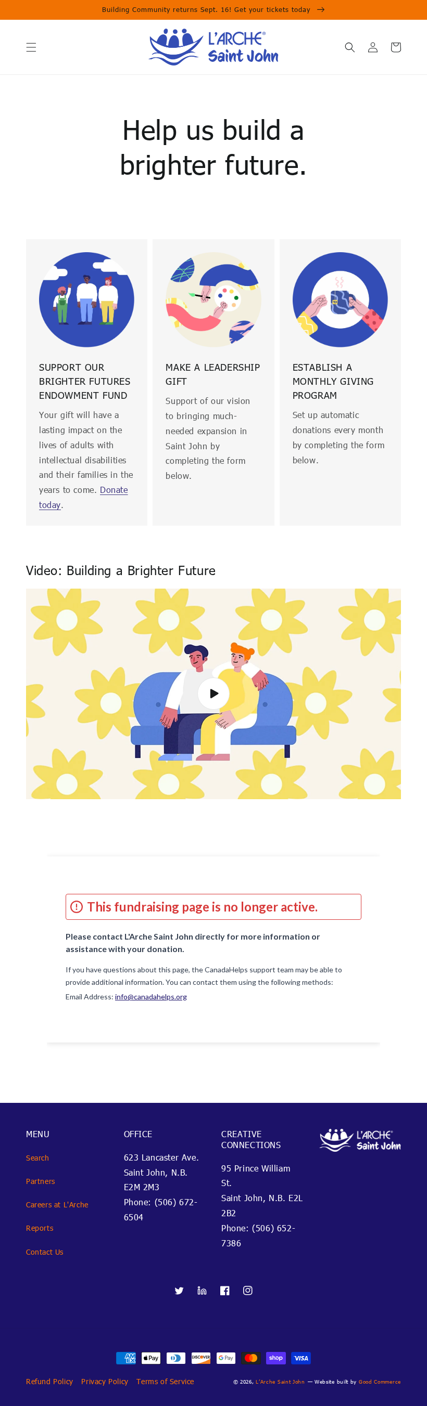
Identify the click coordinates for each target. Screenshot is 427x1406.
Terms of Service (165, 1381)
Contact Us (45, 1251)
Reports (39, 1227)
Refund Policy (49, 1381)
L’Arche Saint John (280, 1381)
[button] (31, 47)
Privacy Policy (104, 1381)
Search (37, 1157)
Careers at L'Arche (57, 1204)
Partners (40, 1181)
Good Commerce (380, 1381)
